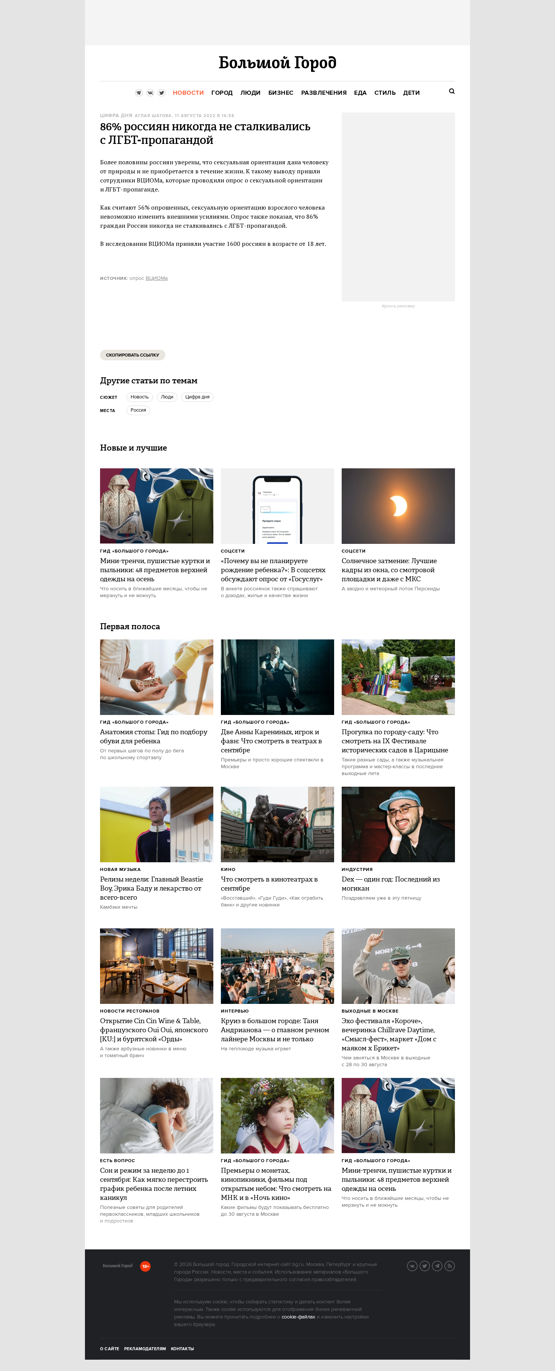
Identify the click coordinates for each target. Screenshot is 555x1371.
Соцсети (233, 551)
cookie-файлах (298, 1317)
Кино (228, 869)
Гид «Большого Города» (134, 551)
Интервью (235, 1011)
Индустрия (357, 869)
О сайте (109, 1349)
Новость (140, 397)
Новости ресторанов (130, 1011)
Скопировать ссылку (132, 355)
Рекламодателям (145, 1349)
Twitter (429, 1265)
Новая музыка (120, 869)
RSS (454, 1265)
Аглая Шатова (153, 116)
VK (417, 1265)
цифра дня (116, 116)
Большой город (117, 1267)
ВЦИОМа (157, 278)
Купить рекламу (398, 306)
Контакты (182, 1349)
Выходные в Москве (370, 1011)
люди (167, 397)
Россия (138, 410)
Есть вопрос (117, 1161)
